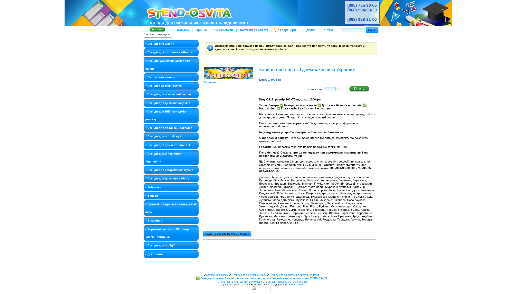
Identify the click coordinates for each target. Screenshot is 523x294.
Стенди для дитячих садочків (169, 103)
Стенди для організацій (164, 136)
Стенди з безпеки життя (165, 85)
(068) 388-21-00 (362, 19)
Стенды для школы (217, 275)
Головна (183, 30)
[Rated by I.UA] (261, 291)
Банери (153, 195)
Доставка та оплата (254, 30)
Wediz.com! (297, 284)
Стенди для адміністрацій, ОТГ (170, 145)
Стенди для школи (161, 43)
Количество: (316, 89)
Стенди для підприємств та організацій (285, 281)
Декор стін (155, 254)
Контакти (328, 30)
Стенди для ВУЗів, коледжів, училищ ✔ (240, 281)
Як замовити (223, 30)
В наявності (156, 220)
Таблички (154, 187)
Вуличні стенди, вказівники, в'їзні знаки (170, 208)
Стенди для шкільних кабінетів (170, 52)
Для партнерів (285, 30)
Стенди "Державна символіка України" (167, 64)
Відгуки (309, 30)
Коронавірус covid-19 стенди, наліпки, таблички (167, 232)
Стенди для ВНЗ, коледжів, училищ (166, 115)
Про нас (201, 30)
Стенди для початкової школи (169, 94)
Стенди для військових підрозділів (163, 157)
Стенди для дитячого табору (168, 178)
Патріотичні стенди (161, 77)
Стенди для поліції (161, 245)
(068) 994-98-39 (362, 10)
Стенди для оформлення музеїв (170, 170)
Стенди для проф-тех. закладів (170, 127)
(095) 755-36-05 (362, 5)
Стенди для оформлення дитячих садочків (294, 275)
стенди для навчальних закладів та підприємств (199, 22)
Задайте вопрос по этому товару (227, 233)
